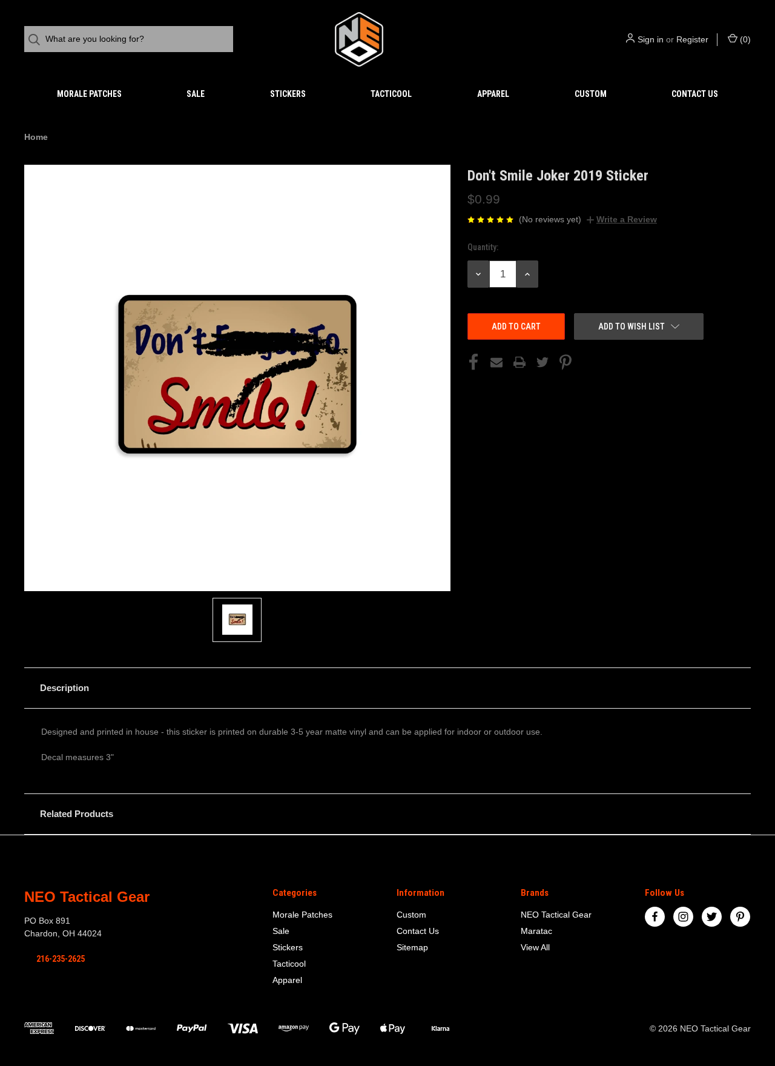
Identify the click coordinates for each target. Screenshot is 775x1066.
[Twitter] (542, 362)
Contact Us (694, 94)
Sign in (651, 39)
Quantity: (482, 247)
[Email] (496, 362)
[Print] (519, 362)
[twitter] (712, 917)
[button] (387, 688)
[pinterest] (740, 917)
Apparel (493, 94)
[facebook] (655, 917)
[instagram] (683, 917)
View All (535, 947)
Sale (195, 94)
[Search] (37, 39)
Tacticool (391, 94)
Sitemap (412, 947)
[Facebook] (473, 362)
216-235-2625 (60, 959)
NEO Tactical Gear (556, 914)
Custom (591, 94)
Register (692, 39)
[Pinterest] (565, 362)
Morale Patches (89, 94)
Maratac (536, 931)
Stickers (288, 94)
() (744, 39)
